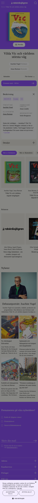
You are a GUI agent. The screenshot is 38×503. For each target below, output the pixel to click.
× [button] (35, 480)
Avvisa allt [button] (27, 492)
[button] (19, 498)
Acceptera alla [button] (10, 493)
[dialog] (19, 251)
